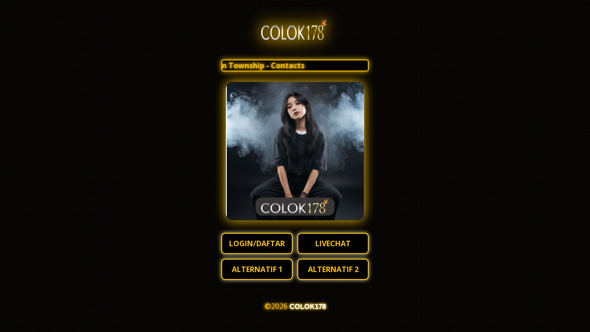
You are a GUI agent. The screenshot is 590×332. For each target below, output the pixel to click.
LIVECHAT (333, 243)
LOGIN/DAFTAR (257, 243)
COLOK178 (307, 306)
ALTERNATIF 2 (333, 269)
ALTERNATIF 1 (257, 269)
